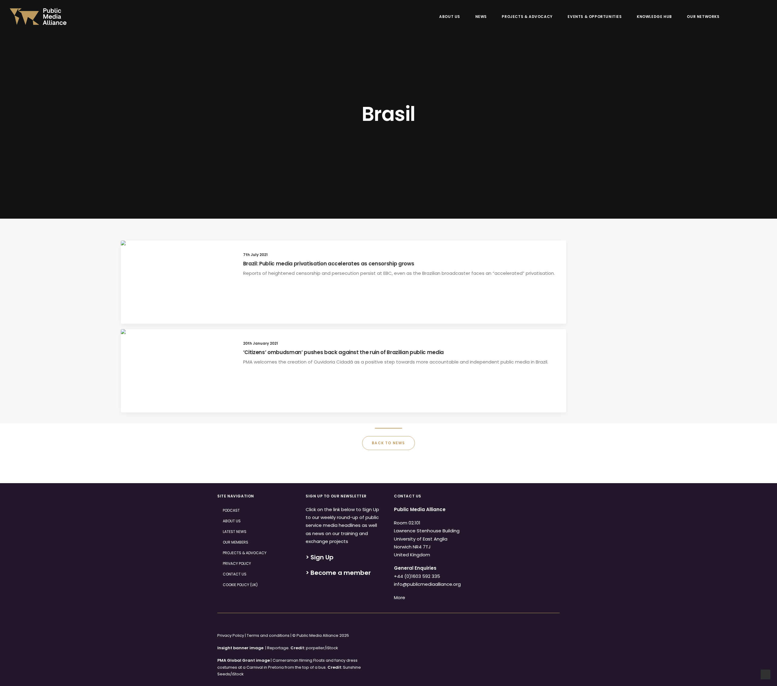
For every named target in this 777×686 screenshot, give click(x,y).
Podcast (231, 510)
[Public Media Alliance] (38, 16)
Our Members (235, 542)
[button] (736, 16)
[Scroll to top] (765, 674)
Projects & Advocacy (527, 16)
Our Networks (703, 16)
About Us (449, 16)
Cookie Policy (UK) (240, 584)
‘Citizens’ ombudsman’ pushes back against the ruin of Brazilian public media (343, 352)
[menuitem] (452, 16)
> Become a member (338, 572)
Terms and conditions (268, 635)
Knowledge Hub (654, 16)
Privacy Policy (237, 563)
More (399, 597)
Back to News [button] (388, 442)
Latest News (234, 531)
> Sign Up (320, 557)
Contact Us (234, 574)
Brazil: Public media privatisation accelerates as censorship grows (328, 263)
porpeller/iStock (322, 648)
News (481, 16)
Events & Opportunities (595, 16)
